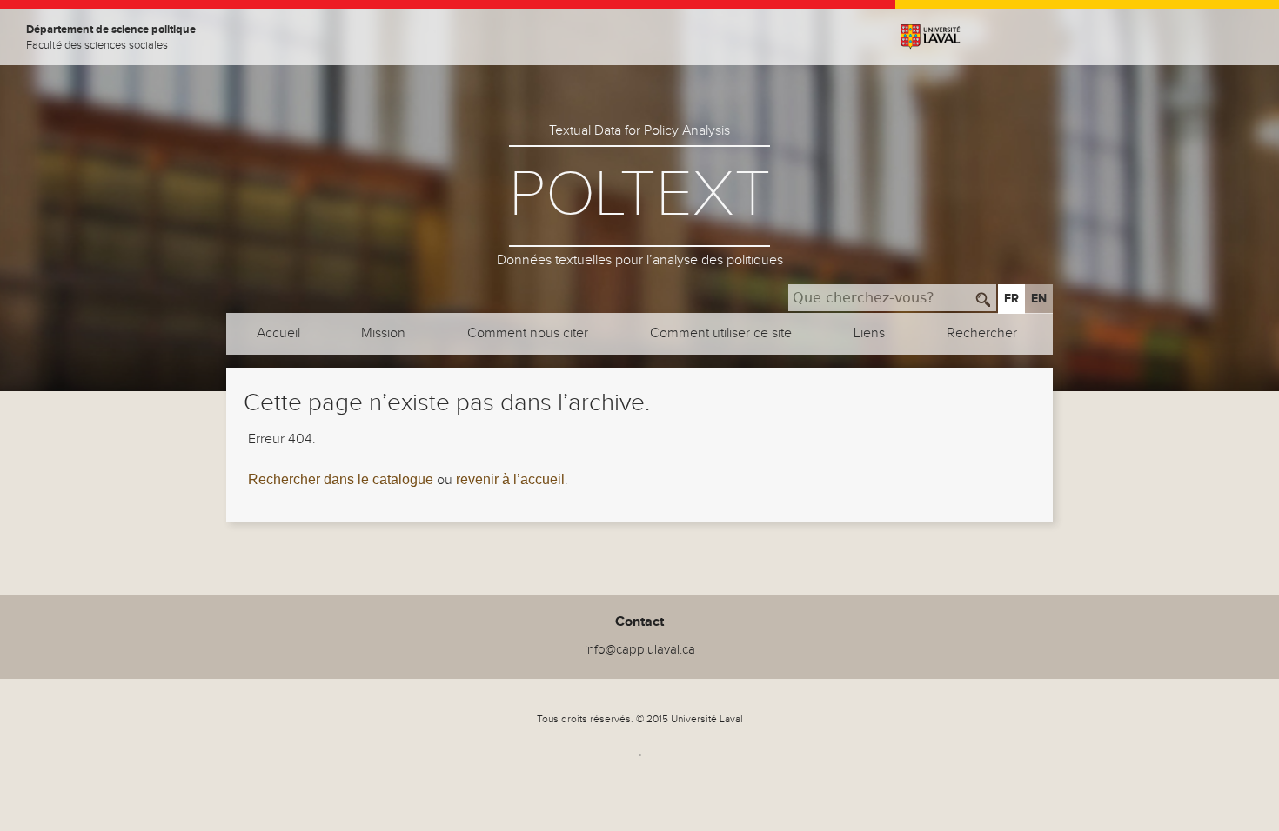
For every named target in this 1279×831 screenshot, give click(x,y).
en (1039, 298)
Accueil (278, 333)
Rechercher (982, 333)
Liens (869, 333)
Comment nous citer (527, 333)
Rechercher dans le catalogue (340, 479)
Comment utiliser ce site (721, 333)
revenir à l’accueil (510, 479)
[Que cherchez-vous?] (983, 297)
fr (1011, 298)
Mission (383, 333)
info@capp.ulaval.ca (640, 649)
